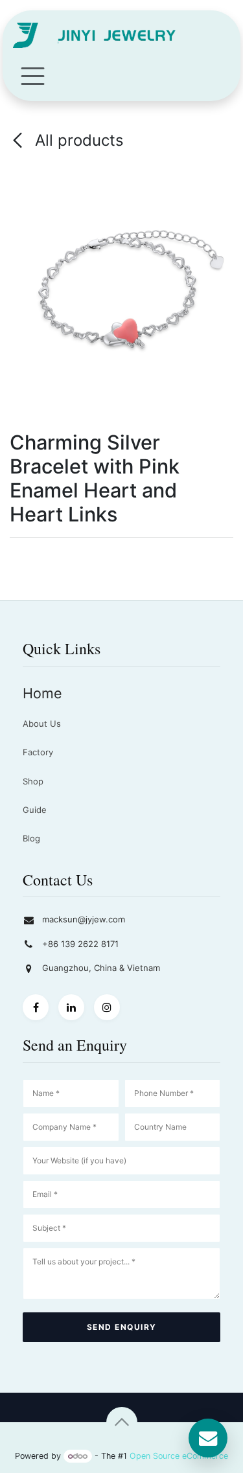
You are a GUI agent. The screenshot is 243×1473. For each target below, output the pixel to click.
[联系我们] (208, 1438)
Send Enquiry (122, 1327)
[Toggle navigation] (32, 75)
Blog (31, 838)
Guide (35, 810)
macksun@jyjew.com (83, 919)
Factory (38, 752)
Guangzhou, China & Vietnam (101, 968)
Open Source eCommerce (179, 1456)
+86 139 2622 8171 (80, 944)
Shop (33, 781)
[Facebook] (36, 1007)
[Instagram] (107, 1007)
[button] (121, 1422)
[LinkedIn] (71, 1007)
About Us (42, 723)
